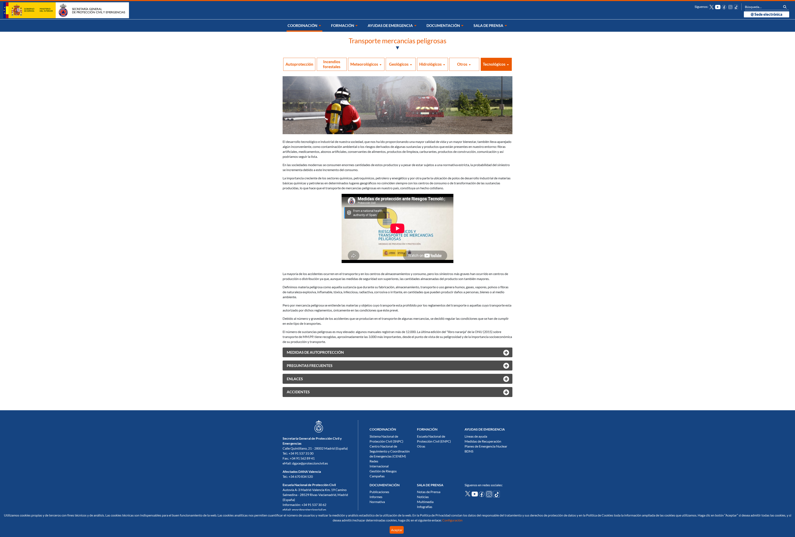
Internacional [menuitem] (379, 466)
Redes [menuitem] (374, 461)
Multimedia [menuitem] (425, 502)
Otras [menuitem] (421, 446)
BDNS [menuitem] (469, 451)
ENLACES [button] (295, 379)
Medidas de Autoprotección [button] (315, 352)
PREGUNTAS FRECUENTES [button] (309, 365)
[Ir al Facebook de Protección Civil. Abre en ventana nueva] (724, 6)
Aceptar (396, 530)
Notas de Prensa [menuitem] (428, 492)
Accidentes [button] (298, 392)
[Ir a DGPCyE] (66, 10)
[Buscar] (785, 6)
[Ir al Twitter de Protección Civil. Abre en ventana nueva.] (468, 493)
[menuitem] (304, 25)
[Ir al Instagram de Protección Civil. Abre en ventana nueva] (730, 6)
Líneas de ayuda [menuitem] (476, 436)
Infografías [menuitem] (424, 507)
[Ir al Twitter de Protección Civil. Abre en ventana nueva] (711, 6)
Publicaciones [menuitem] (379, 492)
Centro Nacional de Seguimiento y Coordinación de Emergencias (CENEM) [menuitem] (390, 451)
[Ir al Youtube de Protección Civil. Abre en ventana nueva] (717, 6)
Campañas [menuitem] (377, 476)
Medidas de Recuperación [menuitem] (483, 441)
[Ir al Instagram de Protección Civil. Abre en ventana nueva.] (489, 494)
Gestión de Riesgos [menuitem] (383, 471)
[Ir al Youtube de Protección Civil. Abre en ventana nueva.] (475, 493)
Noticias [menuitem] (423, 497)
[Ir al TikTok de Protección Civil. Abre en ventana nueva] (736, 6)
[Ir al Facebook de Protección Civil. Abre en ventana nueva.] (482, 494)
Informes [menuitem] (376, 497)
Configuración (452, 520)
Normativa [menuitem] (377, 502)
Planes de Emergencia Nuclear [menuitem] (486, 446)
